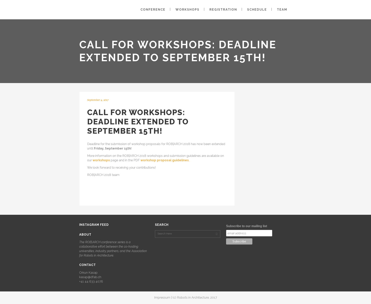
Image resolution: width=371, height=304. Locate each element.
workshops (101, 160)
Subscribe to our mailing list (246, 226)
